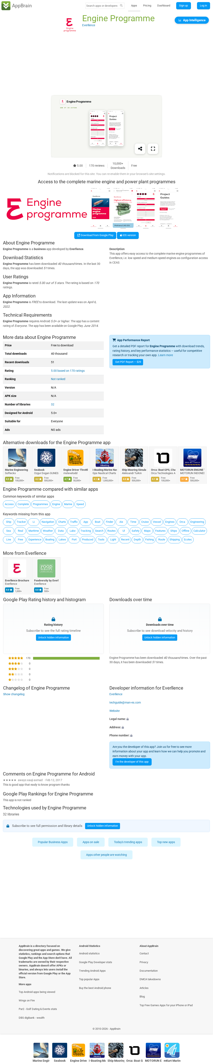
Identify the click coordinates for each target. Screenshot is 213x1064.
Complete (23, 504)
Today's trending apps (128, 842)
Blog (142, 996)
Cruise (145, 521)
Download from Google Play (96, 235)
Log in (203, 5)
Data (61, 530)
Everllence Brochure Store (17, 580)
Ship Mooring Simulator (134, 469)
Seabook (39, 469)
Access (9, 504)
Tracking (85, 530)
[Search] (121, 6)
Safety (135, 530)
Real (20, 530)
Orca (182, 521)
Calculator (199, 530)
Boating (49, 539)
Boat (97, 521)
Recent (125, 539)
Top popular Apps (89, 979)
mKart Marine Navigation (172, 1061)
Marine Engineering (16, 469)
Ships (173, 530)
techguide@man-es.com (125, 702)
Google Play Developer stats (95, 962)
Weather (48, 530)
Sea (8, 530)
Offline (185, 530)
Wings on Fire (27, 1000)
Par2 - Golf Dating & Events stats (38, 1009)
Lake (73, 530)
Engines (170, 521)
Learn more (165, 355)
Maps (147, 530)
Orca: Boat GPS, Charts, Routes (163, 469)
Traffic (74, 521)
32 (52, 404)
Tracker (21, 521)
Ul (124, 530)
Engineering (197, 521)
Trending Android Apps (92, 970)
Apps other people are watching (106, 855)
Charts (62, 521)
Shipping (175, 539)
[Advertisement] (106, 66)
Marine (68, 504)
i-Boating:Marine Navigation (105, 469)
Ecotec (188, 539)
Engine (56, 504)
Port (74, 539)
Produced (87, 539)
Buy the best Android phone (95, 988)
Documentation (149, 970)
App (85, 521)
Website (114, 711)
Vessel (157, 521)
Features (160, 530)
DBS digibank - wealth (32, 1017)
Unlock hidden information (53, 637)
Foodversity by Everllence (46, 580)
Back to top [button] (203, 1030)
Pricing (147, 5)
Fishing (149, 539)
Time (133, 521)
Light (113, 539)
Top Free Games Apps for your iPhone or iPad (166, 1005)
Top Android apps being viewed (37, 991)
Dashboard (163, 5)
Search (99, 530)
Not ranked (58, 379)
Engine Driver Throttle (75, 469)
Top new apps (166, 842)
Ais (121, 521)
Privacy (144, 962)
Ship (8, 521)
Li (34, 521)
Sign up (183, 5)
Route (161, 539)
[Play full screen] (152, 149)
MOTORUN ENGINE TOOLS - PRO (192, 469)
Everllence (35, 553)
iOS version (129, 235)
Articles (144, 988)
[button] (159, 719)
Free (20, 539)
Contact (144, 953)
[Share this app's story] (140, 149)
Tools (101, 539)
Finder (109, 521)
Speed (80, 504)
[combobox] (102, 6)
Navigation (48, 521)
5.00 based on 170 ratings (68, 371)
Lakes (62, 539)
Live (8, 539)
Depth (137, 539)
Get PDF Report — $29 (128, 361)
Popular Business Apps (53, 842)
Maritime (33, 530)
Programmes (40, 504)
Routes (111, 530)
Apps (134, 5)
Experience (34, 539)
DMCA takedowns (150, 979)
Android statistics (89, 953)
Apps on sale (91, 842)
